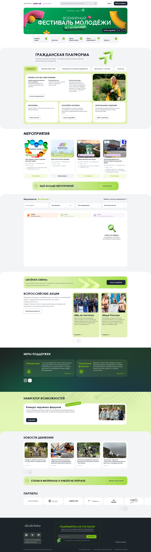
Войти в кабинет (120, 3)
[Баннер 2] (31, 30)
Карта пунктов (34, 117)
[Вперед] (124, 30)
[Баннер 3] (32, 30)
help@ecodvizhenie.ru (31, 542)
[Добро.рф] (38, 535)
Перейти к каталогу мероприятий (115, 199)
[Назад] (119, 30)
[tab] (30, 69)
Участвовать (36, 176)
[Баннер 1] (29, 30)
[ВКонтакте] (32, 535)
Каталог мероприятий (37, 96)
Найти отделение (102, 117)
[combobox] (44, 199)
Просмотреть (62, 176)
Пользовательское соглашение (120, 549)
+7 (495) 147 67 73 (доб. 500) (32, 540)
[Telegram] (26, 535)
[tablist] (75, 69)
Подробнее (67, 373)
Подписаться (91, 536)
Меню (109, 3)
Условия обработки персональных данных (102, 549)
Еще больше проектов (33, 311)
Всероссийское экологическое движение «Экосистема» (39, 549)
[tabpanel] (75, 98)
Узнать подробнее (110, 30)
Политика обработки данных (85, 549)
